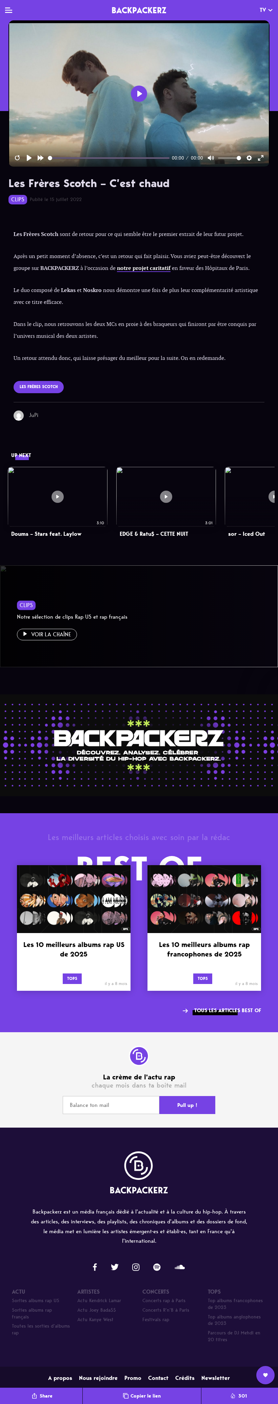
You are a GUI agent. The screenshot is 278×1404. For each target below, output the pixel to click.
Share (46, 1396)
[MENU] (8, 10)
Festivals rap (155, 1319)
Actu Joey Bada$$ (96, 1310)
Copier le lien (146, 1396)
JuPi (33, 415)
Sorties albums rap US (35, 1300)
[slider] (109, 158)
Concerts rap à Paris (163, 1300)
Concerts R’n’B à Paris (165, 1310)
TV (263, 10)
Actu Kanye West (95, 1319)
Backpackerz (139, 10)
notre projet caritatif (144, 268)
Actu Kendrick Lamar (99, 1300)
